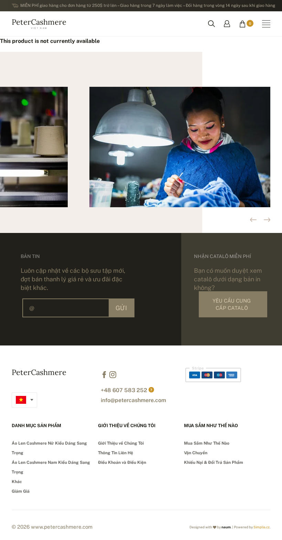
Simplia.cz (261, 527)
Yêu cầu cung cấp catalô (232, 304)
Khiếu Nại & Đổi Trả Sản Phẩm (213, 462)
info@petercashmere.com (133, 400)
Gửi (121, 308)
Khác (17, 481)
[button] (267, 219)
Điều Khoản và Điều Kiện (122, 462)
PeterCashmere (39, 23)
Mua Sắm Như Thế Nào (206, 443)
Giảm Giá (21, 491)
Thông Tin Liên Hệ (115, 452)
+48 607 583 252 (124, 390)
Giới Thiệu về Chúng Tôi (121, 443)
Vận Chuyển (195, 452)
